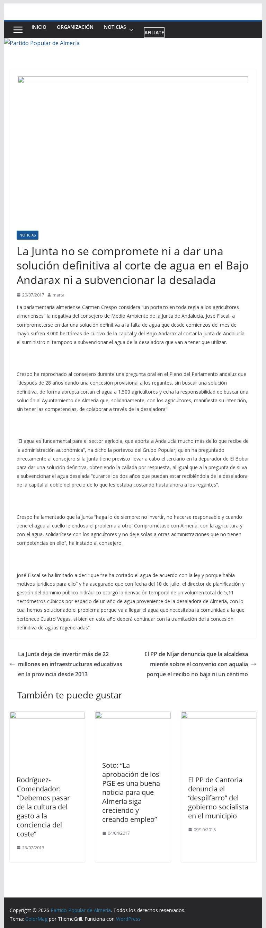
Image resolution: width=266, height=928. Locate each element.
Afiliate (154, 32)
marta (58, 295)
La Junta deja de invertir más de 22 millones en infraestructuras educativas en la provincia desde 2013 (70, 664)
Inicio (39, 27)
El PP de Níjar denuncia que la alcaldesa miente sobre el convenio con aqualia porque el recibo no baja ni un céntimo (196, 664)
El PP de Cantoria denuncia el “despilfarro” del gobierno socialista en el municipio (218, 797)
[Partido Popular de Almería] (42, 43)
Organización (75, 27)
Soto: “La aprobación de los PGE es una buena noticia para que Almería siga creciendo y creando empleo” (131, 792)
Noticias (115, 27)
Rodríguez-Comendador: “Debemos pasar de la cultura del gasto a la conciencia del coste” (43, 807)
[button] (130, 30)
